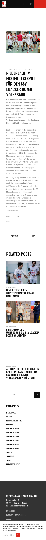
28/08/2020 (11, 366)
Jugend (9, 416)
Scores (9, 216)
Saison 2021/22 (12, 432)
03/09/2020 (11, 327)
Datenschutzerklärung (15, 515)
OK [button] (18, 535)
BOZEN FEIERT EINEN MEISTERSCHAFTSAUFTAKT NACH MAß (20, 293)
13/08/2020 (27, 69)
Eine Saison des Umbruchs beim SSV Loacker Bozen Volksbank (22, 332)
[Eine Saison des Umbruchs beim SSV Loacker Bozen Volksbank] (23, 312)
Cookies (9, 519)
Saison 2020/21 (13, 69)
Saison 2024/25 (12, 444)
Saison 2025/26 (12, 448)
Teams (16, 216)
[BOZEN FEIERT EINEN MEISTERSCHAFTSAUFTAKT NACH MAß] (23, 272)
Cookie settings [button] (8, 535)
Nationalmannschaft (14, 420)
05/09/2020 (11, 287)
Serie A (9, 452)
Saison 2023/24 (12, 440)
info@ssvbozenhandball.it (17, 506)
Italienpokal (11, 412)
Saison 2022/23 (12, 436)
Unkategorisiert (13, 464)
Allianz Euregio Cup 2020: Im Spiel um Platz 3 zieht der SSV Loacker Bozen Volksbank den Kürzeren (23, 373)
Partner (9, 424)
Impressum (10, 511)
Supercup (10, 456)
